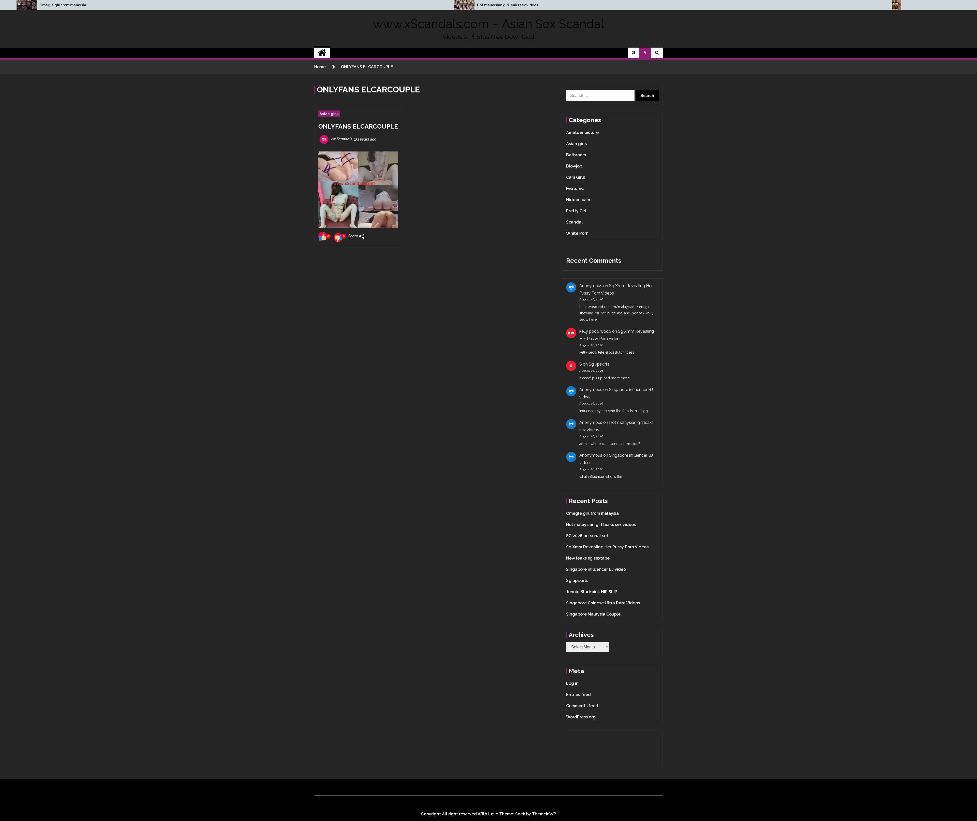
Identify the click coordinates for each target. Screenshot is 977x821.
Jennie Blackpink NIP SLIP (591, 591)
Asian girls (329, 114)
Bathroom (576, 154)
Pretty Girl (576, 210)
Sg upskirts (599, 364)
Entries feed (578, 694)
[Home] (322, 53)
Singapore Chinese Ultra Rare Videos (603, 603)
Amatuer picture (582, 132)
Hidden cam (578, 199)
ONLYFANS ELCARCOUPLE (358, 126)
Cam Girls (575, 177)
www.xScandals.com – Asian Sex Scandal (488, 24)
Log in (572, 683)
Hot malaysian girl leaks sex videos (507, 5)
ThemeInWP (544, 814)
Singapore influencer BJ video (596, 569)
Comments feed (582, 705)
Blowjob (574, 166)
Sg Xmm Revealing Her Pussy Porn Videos (607, 547)
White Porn (577, 233)
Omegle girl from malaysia (62, 5)
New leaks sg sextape (588, 558)
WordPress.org (581, 717)
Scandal (574, 222)
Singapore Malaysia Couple (593, 614)
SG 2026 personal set (587, 535)
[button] (633, 53)
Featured (575, 188)
